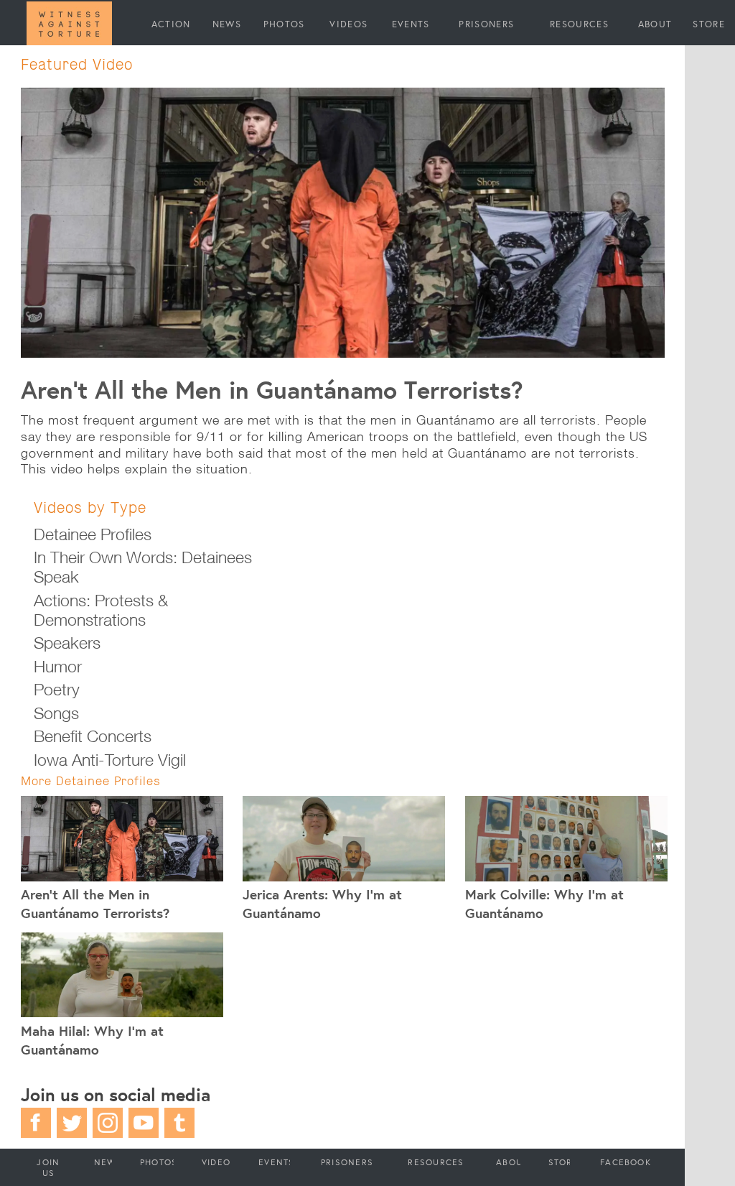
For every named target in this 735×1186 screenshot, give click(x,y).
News (226, 23)
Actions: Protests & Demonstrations (101, 609)
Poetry (57, 689)
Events (411, 23)
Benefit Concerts (92, 736)
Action (171, 23)
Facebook (625, 1162)
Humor (58, 666)
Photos (284, 23)
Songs (56, 713)
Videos (348, 23)
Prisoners (486, 23)
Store (709, 23)
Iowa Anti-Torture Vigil (110, 759)
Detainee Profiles (92, 534)
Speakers (67, 642)
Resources (579, 23)
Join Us (48, 1167)
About (655, 23)
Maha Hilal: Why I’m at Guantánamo (92, 1040)
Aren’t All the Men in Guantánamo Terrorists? (272, 389)
